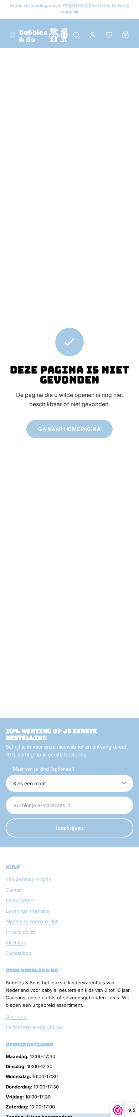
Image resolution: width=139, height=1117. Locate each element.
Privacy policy (21, 932)
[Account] (93, 35)
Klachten (15, 942)
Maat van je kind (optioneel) (43, 769)
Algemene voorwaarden (32, 921)
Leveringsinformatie (28, 911)
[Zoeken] (76, 35)
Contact (14, 890)
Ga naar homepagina (69, 429)
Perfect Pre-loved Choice (34, 1027)
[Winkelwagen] (125, 35)
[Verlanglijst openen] (109, 35)
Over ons (16, 1016)
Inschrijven (69, 828)
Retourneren (20, 900)
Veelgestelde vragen (28, 879)
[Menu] (12, 35)
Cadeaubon (18, 953)
